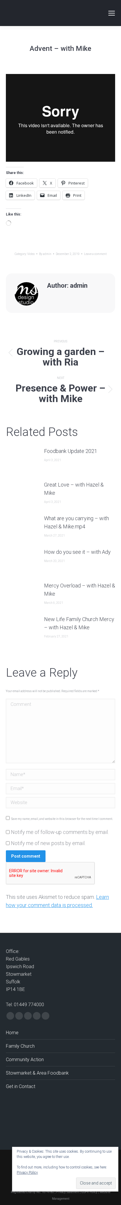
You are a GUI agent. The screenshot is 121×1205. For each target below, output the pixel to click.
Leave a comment (95, 254)
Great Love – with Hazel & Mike (74, 489)
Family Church (20, 1046)
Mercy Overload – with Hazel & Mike (79, 589)
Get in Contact (20, 1086)
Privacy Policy (27, 1172)
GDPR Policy (89, 1192)
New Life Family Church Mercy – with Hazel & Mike (79, 623)
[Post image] (22, 460)
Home (12, 1032)
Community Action (25, 1059)
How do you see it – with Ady (77, 552)
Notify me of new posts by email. (48, 843)
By (45, 254)
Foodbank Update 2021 (70, 451)
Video (31, 254)
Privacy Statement (67, 1192)
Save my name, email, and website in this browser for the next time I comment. (62, 818)
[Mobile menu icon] (111, 13)
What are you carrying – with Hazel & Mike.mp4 (76, 522)
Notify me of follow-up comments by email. (60, 832)
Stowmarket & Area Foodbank (37, 1073)
